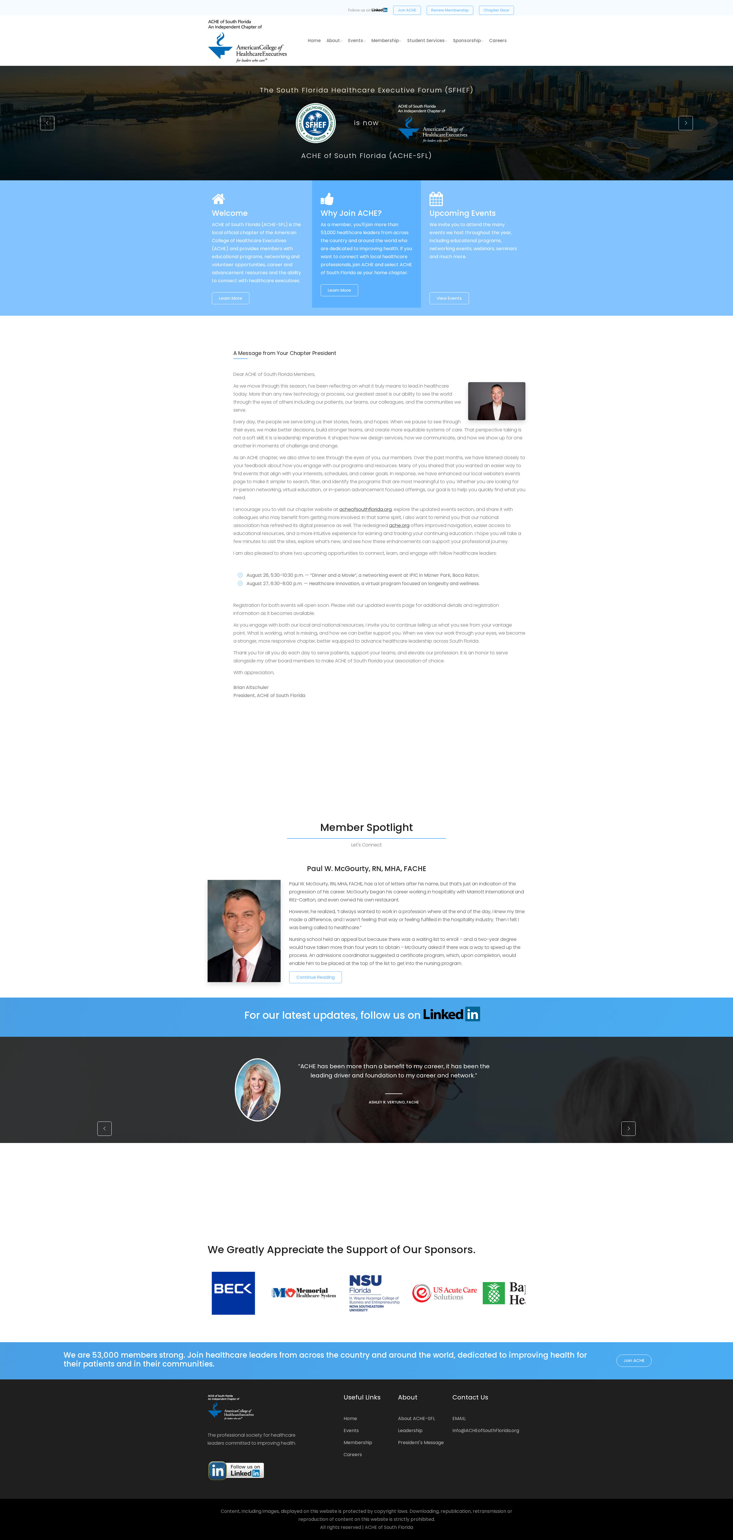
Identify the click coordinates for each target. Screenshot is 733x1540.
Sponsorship (467, 40)
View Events (449, 298)
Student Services (426, 40)
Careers (498, 40)
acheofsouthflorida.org (365, 509)
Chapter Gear (496, 10)
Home (350, 1418)
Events (355, 40)
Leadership (410, 1430)
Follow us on (360, 10)
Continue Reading (315, 977)
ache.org (399, 525)
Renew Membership (450, 10)
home (314, 40)
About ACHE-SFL (416, 1418)
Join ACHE (407, 10)
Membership (385, 40)
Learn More (230, 298)
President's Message (421, 1442)
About (333, 40)
